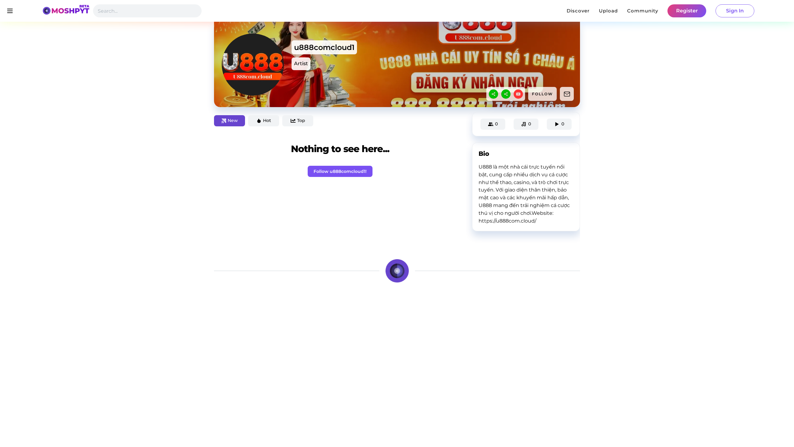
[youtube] (518, 94)
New (233, 120)
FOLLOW (542, 94)
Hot (267, 120)
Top (301, 120)
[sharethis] (493, 94)
